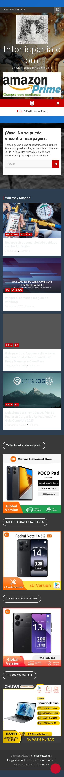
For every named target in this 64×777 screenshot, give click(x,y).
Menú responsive (57, 10)
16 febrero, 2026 (14, 306)
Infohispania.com (40, 755)
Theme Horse (45, 760)
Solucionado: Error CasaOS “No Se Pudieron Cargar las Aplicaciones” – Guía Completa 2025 (30, 416)
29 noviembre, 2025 (15, 365)
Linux (9, 345)
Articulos (12, 234)
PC (7, 290)
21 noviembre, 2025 (15, 425)
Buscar (55, 164)
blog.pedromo (15, 760)
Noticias (26, 234)
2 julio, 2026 (11, 251)
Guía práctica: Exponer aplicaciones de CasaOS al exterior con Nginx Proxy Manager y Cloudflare (30, 357)
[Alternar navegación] (32, 103)
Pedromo (25, 251)
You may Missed (18, 198)
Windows (17, 290)
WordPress (42, 764)
